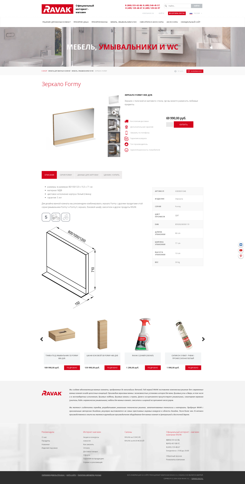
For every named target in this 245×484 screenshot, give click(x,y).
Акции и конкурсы (91, 437)
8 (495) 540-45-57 (151, 5)
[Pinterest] (240, 255)
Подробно (72, 367)
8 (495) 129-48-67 (133, 8)
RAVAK (57, 9)
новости (87, 440)
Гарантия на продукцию (93, 458)
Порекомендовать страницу (53, 475)
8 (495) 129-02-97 (151, 8)
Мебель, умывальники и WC (83, 71)
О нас (44, 437)
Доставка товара (90, 451)
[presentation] (42, 338)
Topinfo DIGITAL (197, 478)
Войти (161, 13)
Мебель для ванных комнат (59, 71)
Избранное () (148, 13)
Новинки (45, 444)
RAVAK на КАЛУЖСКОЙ (134, 440)
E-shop (44, 71)
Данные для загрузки (87, 175)
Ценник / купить (112, 175)
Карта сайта (71, 475)
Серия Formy (66, 175)
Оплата (86, 448)
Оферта (86, 455)
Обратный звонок (174, 456)
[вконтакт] (240, 244)
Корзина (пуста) (178, 13)
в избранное (196, 71)
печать (180, 71)
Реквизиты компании (175, 459)
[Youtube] (240, 250)
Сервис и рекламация (92, 462)
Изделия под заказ (50, 448)
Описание (49, 175)
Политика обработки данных (89, 475)
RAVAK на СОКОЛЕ (133, 437)
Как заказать (88, 444)
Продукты (46, 440)
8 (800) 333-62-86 (133, 5)
